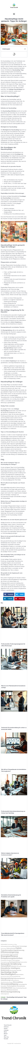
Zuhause (6, 1026)
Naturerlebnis (19, 974)
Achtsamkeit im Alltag (12, 944)
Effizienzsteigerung (10, 952)
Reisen (6, 1033)
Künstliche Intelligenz (10, 968)
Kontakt (6, 1038)
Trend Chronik (7, 1025)
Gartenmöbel (23, 962)
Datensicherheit (11, 948)
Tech (5, 1035)
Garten (5, 1028)
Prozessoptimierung (15, 976)
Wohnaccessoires (12, 990)
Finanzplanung (5, 962)
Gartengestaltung (14, 962)
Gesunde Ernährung (11, 964)
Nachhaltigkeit (8, 974)
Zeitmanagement (5, 993)
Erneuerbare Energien (6, 960)
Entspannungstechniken (12, 958)
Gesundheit (6, 966)
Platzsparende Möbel (5, 976)
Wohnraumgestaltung (10, 992)
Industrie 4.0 (14, 966)
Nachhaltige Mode (9, 972)
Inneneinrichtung (22, 966)
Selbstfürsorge (6, 980)
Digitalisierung (18, 950)
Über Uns (6, 1037)
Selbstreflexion (15, 980)
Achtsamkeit (4, 944)
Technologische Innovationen (16, 986)
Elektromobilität (14, 954)
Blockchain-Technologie (19, 946)
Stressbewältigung (9, 984)
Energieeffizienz (9, 956)
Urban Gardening (17, 988)
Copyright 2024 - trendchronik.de (14, 1043)
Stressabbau (18, 982)
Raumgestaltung (7, 978)
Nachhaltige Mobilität (15, 970)
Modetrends (5, 970)
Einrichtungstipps (5, 954)
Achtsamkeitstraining (6, 946)
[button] (14, 14)
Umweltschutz (6, 988)
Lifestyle (3, 997)
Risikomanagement (19, 978)
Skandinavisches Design (7, 982)
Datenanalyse (3, 948)
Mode (5, 1032)
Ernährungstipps (16, 960)
